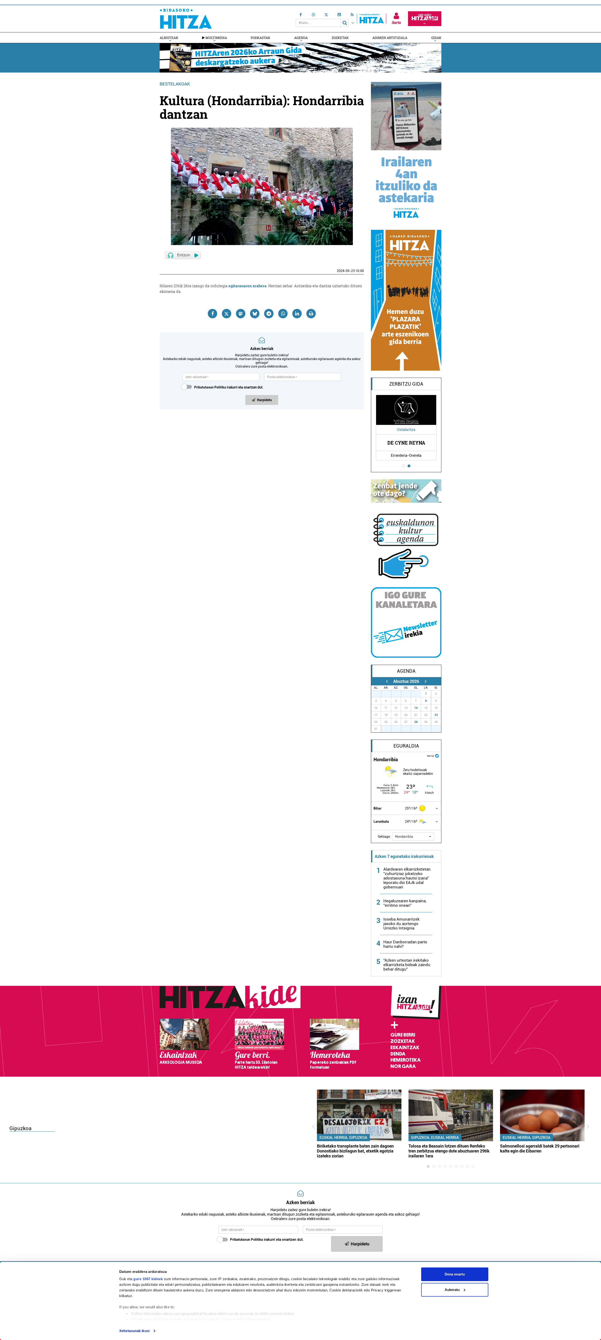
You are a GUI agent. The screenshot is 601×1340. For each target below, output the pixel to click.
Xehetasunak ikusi (134, 1331)
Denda (397, 1053)
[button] (413, 837)
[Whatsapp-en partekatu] (283, 313)
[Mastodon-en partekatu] (240, 313)
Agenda (301, 37)
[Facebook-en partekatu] (212, 313)
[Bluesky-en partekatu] (254, 313)
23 (436, 715)
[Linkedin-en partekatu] (297, 313)
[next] (425, 681)
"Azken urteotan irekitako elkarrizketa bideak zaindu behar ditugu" (406, 964)
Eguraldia (406, 746)
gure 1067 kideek (148, 1279)
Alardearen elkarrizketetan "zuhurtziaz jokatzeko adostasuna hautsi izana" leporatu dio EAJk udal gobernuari (407, 878)
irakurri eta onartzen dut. (228, 387)
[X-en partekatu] (226, 313)
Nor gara (403, 1066)
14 (416, 708)
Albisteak (169, 37)
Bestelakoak (175, 84)
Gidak (436, 37)
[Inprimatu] (311, 313)
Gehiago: (384, 836)
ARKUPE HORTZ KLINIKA (422, 442)
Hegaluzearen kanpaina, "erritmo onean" (404, 903)
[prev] (387, 681)
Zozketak (340, 37)
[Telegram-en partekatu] (269, 313)
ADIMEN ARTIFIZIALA (389, 37)
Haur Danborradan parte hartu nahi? (405, 944)
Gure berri (402, 1034)
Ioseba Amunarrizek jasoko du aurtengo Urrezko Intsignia (401, 923)
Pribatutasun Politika (210, 387)
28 (416, 722)
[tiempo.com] (437, 755)
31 (418, 693)
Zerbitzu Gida (406, 384)
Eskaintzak (404, 1047)
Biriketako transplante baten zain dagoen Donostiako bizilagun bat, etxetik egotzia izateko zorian (355, 1151)
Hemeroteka (405, 1060)
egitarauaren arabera (247, 285)
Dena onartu (455, 1274)
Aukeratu (452, 1290)
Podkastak (260, 37)
